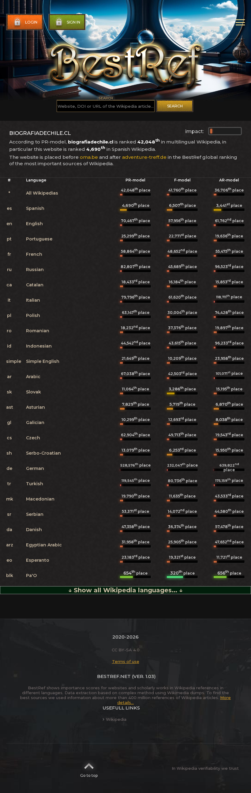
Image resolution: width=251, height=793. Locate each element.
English (34, 223)
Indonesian (39, 346)
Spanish (35, 208)
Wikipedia (116, 719)
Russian (35, 269)
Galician (35, 422)
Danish (34, 529)
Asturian (35, 407)
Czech (33, 438)
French (34, 254)
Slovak (33, 392)
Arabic (33, 376)
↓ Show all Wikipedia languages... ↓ (125, 590)
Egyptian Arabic (44, 545)
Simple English (42, 361)
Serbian (34, 514)
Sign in (73, 22)
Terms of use (125, 661)
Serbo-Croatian (43, 453)
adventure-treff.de (144, 157)
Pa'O (31, 575)
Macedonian (40, 499)
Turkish (34, 483)
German (35, 468)
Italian (33, 300)
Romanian (37, 330)
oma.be (89, 157)
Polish (33, 315)
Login (31, 22)
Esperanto (37, 560)
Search (175, 106)
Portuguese (39, 239)
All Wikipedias (42, 193)
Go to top (89, 775)
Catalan (34, 285)
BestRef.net (114, 676)
